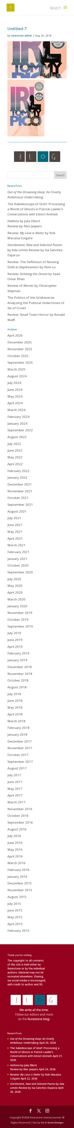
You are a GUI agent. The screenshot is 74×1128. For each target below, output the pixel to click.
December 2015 (19, 883)
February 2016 (18, 870)
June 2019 (14, 640)
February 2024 (18, 416)
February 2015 (18, 930)
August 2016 (17, 829)
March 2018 (16, 721)
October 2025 (17, 356)
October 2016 (17, 815)
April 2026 (15, 335)
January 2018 (17, 734)
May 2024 (14, 396)
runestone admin (21, 35)
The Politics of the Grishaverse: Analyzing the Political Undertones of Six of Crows (35, 302)
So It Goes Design (52, 1122)
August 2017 (17, 768)
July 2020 (14, 579)
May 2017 (14, 788)
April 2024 (15, 403)
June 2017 (14, 782)
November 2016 (19, 809)
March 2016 (16, 863)
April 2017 (15, 795)
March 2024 (16, 410)
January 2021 (17, 559)
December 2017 (19, 741)
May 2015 (14, 917)
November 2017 (19, 748)
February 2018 (18, 727)
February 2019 (18, 653)
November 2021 (19, 491)
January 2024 (17, 423)
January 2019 (17, 660)
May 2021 (14, 531)
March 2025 (16, 369)
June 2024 (14, 389)
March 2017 (16, 802)
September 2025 (20, 362)
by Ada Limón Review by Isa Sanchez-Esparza (35, 250)
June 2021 (14, 525)
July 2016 (14, 836)
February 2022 (18, 471)
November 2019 (19, 613)
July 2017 (14, 775)
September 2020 (20, 572)
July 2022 (14, 444)
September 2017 (20, 761)
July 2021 (14, 518)
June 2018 (14, 700)
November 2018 (19, 673)
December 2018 (19, 667)
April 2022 (15, 464)
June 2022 (14, 450)
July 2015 (14, 903)
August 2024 (17, 376)
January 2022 (17, 477)
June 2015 (14, 910)
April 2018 (15, 714)
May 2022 (14, 457)
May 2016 (14, 849)
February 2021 (18, 552)
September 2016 (20, 822)
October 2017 (17, 755)
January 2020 (17, 606)
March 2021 (16, 545)
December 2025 (19, 342)
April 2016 (15, 856)
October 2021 (17, 498)
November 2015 (19, 890)
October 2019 (17, 619)
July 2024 (14, 383)
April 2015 (15, 924)
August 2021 (17, 511)
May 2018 (14, 707)
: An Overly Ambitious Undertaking (32, 1040)
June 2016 (14, 842)
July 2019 (14, 633)
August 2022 (17, 437)
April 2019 (15, 646)
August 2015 (17, 897)
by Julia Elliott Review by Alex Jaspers (24, 1067)
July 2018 (14, 694)
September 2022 (20, 430)
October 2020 (17, 565)
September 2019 (20, 626)
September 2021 (20, 504)
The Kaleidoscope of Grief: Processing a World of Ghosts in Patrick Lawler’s (36, 209)
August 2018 (17, 687)
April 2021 (15, 538)
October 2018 (17, 680)
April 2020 (15, 592)
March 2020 (16, 599)
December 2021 (19, 484)
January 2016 (17, 876)
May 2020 (14, 585)
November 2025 (19, 349)
